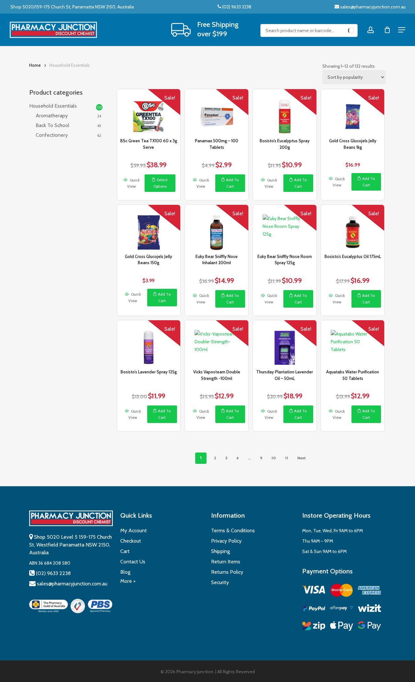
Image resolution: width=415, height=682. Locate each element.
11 (286, 457)
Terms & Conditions (233, 530)
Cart (125, 551)
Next (301, 457)
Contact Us (132, 562)
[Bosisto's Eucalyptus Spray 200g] (284, 112)
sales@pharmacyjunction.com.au (373, 7)
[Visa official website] (313, 590)
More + (128, 581)
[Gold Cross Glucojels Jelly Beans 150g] (148, 227)
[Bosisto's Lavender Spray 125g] (148, 343)
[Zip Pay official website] (313, 627)
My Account (133, 530)
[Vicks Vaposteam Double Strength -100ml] (216, 343)
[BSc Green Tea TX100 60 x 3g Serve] (148, 112)
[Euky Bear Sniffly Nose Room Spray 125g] (284, 227)
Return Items (225, 562)
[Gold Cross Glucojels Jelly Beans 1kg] (352, 112)
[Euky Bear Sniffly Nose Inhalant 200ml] (216, 227)
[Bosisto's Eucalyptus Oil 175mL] (352, 227)
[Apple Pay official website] (341, 627)
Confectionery (52, 135)
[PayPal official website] (313, 609)
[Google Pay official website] (369, 627)
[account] (370, 30)
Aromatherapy (52, 115)
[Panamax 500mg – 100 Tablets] (216, 112)
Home (35, 65)
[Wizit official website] (369, 609)
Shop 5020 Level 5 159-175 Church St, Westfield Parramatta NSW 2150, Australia (70, 545)
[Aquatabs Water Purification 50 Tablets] (352, 343)
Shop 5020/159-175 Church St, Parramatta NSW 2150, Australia (71, 7)
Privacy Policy (226, 541)
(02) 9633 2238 (236, 7)
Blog (125, 572)
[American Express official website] (369, 591)
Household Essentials (53, 106)
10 (273, 457)
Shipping (220, 551)
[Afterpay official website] (341, 609)
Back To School (52, 125)
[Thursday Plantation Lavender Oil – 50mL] (284, 343)
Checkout (130, 541)
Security (220, 582)
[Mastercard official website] (341, 591)
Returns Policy (227, 572)
